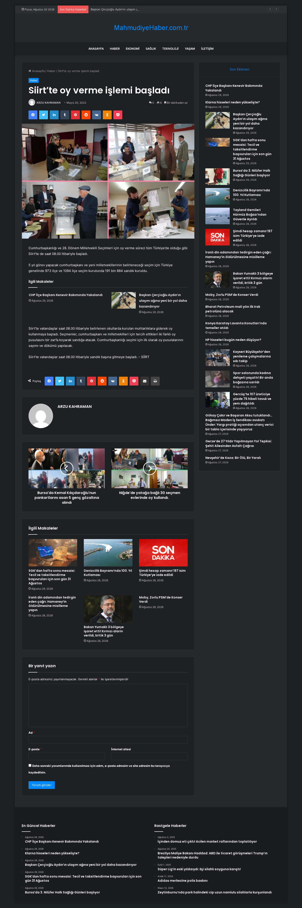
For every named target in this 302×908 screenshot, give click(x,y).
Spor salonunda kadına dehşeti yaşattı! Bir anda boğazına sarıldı (253, 377)
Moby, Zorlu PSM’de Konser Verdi (161, 599)
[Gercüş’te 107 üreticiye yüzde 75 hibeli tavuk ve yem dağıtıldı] (217, 400)
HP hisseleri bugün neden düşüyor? (233, 340)
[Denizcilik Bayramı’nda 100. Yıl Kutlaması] (108, 552)
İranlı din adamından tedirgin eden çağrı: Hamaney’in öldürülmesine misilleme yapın (52, 603)
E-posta (35, 749)
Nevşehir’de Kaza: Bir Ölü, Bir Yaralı (233, 458)
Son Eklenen (239, 69)
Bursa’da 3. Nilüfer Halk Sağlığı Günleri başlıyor (251, 172)
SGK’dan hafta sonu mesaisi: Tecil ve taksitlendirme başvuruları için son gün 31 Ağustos (52, 576)
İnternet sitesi (121, 749)
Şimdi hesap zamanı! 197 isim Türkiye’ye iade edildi (162, 572)
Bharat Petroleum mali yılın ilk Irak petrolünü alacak (232, 308)
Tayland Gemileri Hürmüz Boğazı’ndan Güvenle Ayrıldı (249, 214)
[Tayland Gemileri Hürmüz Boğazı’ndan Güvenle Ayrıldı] (217, 216)
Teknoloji (170, 48)
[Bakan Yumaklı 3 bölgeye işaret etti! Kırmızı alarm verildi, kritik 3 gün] (108, 609)
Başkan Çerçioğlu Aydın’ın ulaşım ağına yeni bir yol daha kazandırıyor (137, 9)
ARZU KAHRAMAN (48, 102)
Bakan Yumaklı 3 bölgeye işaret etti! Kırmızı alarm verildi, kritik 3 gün (104, 631)
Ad (32, 732)
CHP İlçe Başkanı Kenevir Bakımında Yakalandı (66, 295)
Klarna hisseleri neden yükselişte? (232, 102)
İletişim (207, 48)
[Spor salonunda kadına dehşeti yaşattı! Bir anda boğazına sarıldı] (217, 379)
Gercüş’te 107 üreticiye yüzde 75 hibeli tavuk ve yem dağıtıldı (252, 399)
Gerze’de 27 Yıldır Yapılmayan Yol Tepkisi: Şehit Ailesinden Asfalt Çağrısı (238, 443)
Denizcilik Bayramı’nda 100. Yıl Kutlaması (108, 572)
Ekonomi (133, 48)
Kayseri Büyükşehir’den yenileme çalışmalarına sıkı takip (252, 356)
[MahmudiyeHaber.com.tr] (151, 27)
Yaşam (190, 48)
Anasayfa (96, 48)
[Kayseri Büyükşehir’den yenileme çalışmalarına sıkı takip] (217, 358)
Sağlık (151, 48)
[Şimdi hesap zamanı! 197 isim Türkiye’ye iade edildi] (163, 552)
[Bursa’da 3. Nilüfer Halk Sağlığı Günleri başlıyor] (217, 176)
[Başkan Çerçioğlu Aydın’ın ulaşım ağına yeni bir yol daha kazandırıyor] (123, 300)
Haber (115, 48)
